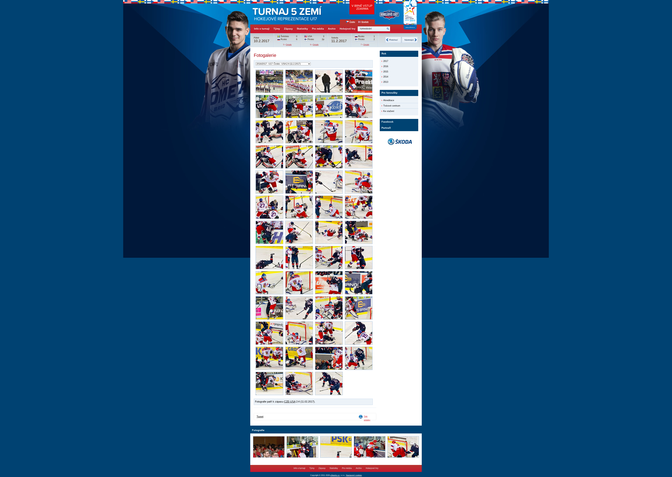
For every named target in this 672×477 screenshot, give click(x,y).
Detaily (289, 45)
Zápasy (288, 28)
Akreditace (388, 100)
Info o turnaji (262, 28)
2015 (385, 71)
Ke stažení (388, 111)
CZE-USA (289, 401)
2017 (385, 61)
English (365, 22)
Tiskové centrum (391, 105)
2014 (385, 76)
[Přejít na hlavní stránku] (286, 12)
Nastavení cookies (354, 475)
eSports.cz (335, 475)
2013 (385, 82)
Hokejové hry (347, 28)
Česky (352, 22)
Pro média (318, 28)
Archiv (332, 28)
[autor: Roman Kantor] (269, 81)
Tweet (260, 416)
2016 (385, 66)
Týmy (277, 28)
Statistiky (302, 28)
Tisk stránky (367, 418)
